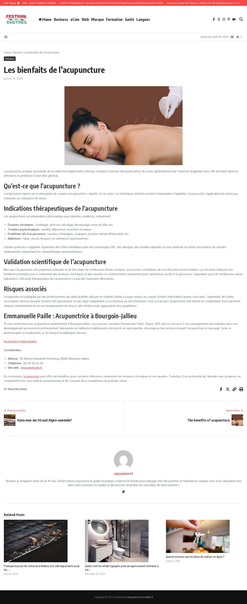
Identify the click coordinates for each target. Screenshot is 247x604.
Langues (143, 19)
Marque (97, 19)
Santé (129, 19)
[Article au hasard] (231, 36)
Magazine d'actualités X (140, 597)
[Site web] (123, 492)
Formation (114, 19)
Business (61, 19)
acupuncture (31, 376)
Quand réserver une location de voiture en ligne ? (195, 556)
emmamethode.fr (31, 367)
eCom (74, 19)
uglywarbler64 (123, 473)
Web (85, 19)
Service (17, 52)
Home (7, 52)
